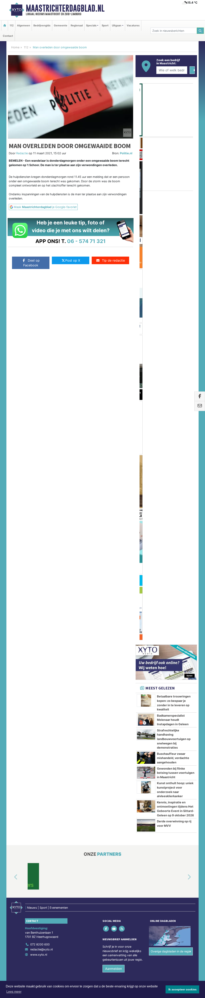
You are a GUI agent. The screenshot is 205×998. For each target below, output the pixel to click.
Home (15, 47)
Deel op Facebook (31, 262)
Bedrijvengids (41, 25)
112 (12, 25)
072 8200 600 (40, 592)
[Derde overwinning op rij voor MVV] (146, 474)
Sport (105, 25)
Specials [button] (91, 25)
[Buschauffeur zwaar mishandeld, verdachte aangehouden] (146, 406)
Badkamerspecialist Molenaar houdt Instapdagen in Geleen (173, 368)
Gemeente (60, 25)
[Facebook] (106, 577)
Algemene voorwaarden (137, 641)
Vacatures (133, 25)
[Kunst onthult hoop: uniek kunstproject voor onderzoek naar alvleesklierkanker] (146, 435)
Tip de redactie (113, 260)
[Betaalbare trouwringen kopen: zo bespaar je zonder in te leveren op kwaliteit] (146, 349)
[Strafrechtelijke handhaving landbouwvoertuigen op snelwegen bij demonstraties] (146, 382)
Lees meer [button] (13, 991)
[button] (11, 525)
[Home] (4, 25)
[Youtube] (114, 577)
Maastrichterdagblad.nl (65, 8)
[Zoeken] (200, 31)
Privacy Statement (182, 641)
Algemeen (23, 25)
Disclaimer (161, 641)
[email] (200, 406)
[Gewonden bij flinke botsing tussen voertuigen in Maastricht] (146, 421)
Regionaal (77, 25)
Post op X (72, 260)
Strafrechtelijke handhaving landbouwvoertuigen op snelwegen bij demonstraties (174, 387)
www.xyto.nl (38, 603)
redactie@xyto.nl (41, 598)
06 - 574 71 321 (86, 241)
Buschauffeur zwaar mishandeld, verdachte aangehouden (173, 406)
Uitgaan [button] (116, 25)
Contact (8, 35)
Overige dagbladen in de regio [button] (171, 599)
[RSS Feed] (122, 577)
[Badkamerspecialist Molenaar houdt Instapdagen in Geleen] (146, 368)
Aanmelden (113, 617)
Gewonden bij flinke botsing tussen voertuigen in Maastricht (175, 421)
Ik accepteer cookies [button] (182, 989)
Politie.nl (126, 153)
